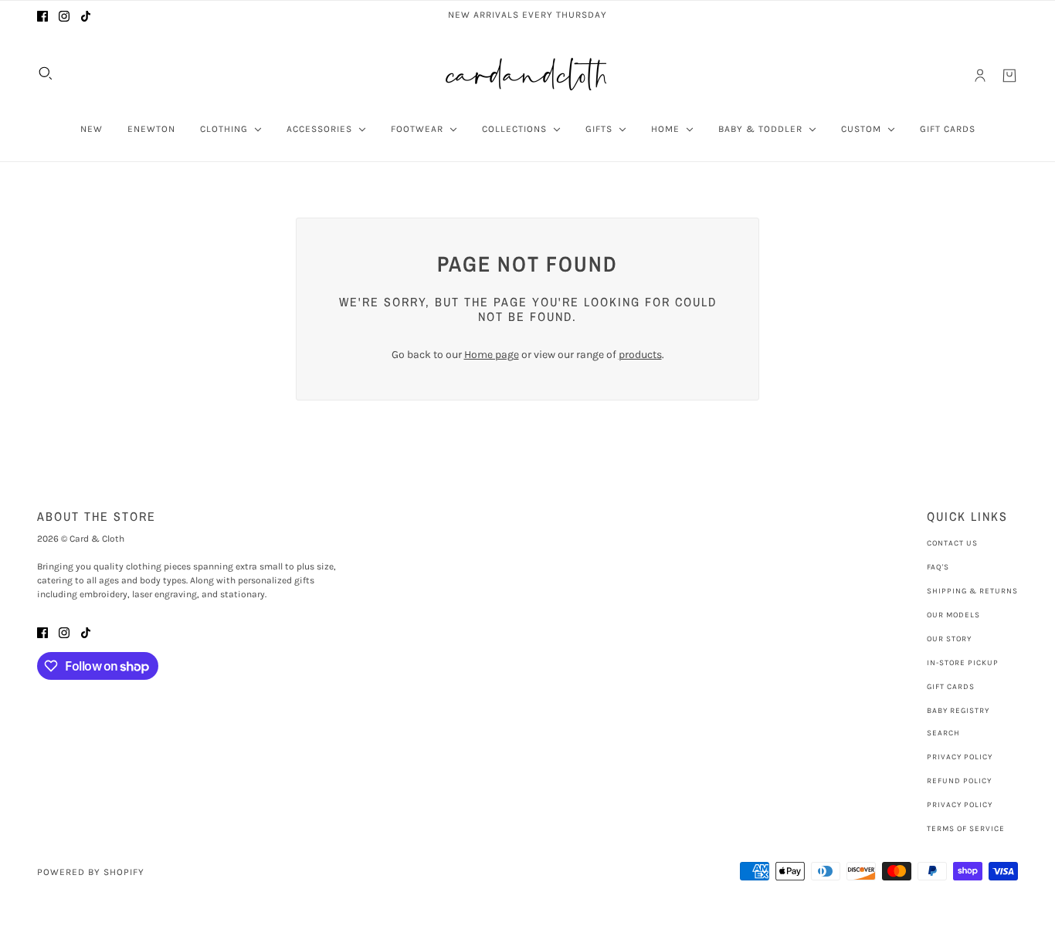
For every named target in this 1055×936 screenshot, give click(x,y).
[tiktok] (85, 15)
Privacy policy (959, 804)
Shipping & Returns (972, 591)
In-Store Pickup (963, 662)
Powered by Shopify (90, 872)
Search (943, 733)
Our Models (953, 615)
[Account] (980, 75)
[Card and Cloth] (527, 75)
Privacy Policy (959, 757)
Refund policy (959, 781)
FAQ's (938, 567)
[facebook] (42, 15)
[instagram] (64, 15)
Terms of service (966, 828)
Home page (491, 354)
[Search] (45, 73)
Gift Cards (951, 686)
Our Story (949, 639)
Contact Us (952, 543)
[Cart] (1009, 75)
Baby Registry (958, 710)
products (640, 354)
